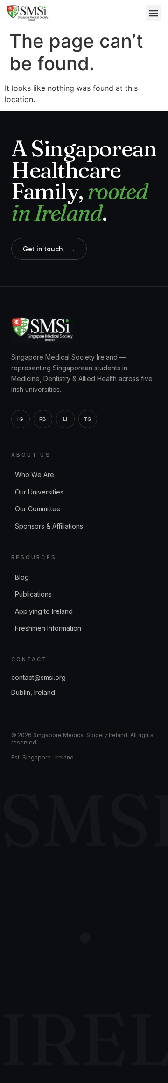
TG (88, 419)
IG (20, 419)
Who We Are (34, 475)
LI (65, 419)
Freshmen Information (48, 628)
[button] (153, 13)
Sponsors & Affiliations (49, 526)
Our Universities (39, 492)
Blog (22, 577)
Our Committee (38, 509)
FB (42, 419)
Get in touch (49, 249)
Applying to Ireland (44, 611)
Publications (33, 594)
